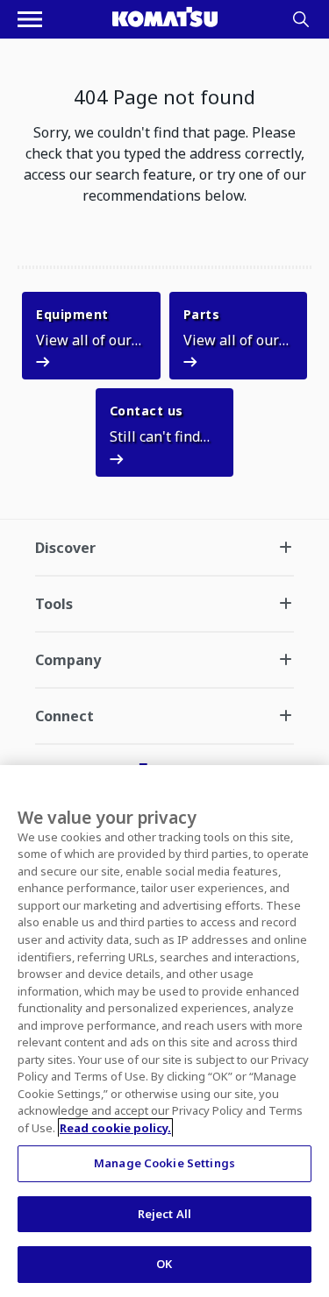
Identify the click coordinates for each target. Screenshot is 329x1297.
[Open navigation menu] (30, 19)
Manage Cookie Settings (164, 1163)
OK (164, 1264)
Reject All (164, 1214)
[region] (164, 1031)
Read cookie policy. (115, 1128)
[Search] (300, 19)
